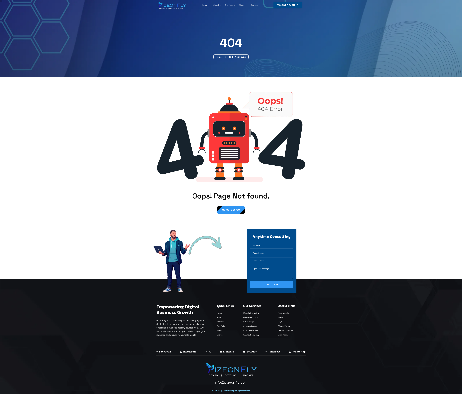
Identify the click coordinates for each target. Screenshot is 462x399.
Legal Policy (283, 335)
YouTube (251, 351)
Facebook (165, 351)
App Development (250, 326)
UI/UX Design (248, 321)
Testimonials (283, 313)
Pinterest (274, 351)
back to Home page (231, 210)
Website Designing (251, 313)
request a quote (286, 5)
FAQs (280, 322)
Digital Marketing (250, 330)
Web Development (250, 317)
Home (219, 56)
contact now (272, 284)
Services (220, 322)
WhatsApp (299, 351)
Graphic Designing (251, 334)
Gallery (280, 317)
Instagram (189, 351)
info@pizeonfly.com (231, 382)
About (219, 317)
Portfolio (221, 326)
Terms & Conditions (286, 330)
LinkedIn (228, 351)
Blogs (219, 330)
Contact (221, 335)
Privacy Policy (284, 326)
